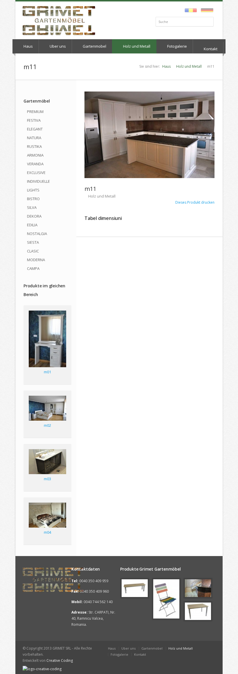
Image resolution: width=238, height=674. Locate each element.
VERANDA (35, 163)
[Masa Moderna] (197, 611)
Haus (28, 46)
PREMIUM (35, 111)
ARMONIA (35, 155)
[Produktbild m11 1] (149, 135)
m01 (47, 371)
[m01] (47, 340)
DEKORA (34, 216)
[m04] (47, 516)
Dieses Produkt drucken (194, 202)
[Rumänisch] (189, 10)
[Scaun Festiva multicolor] (166, 599)
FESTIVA (34, 120)
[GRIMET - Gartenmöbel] (45, 580)
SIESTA (33, 242)
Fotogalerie (176, 46)
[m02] (47, 409)
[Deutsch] (205, 10)
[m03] (47, 462)
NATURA (34, 137)
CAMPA (33, 268)
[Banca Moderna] (134, 588)
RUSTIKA (34, 146)
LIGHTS (33, 190)
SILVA (32, 207)
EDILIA (32, 224)
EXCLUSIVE (36, 172)
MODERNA (36, 259)
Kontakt (210, 48)
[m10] (197, 588)
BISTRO (33, 198)
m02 (47, 425)
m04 (47, 532)
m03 (47, 478)
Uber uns (57, 46)
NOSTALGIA (37, 233)
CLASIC (33, 251)
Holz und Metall (136, 46)
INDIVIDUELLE (38, 181)
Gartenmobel (94, 46)
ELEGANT (35, 129)
